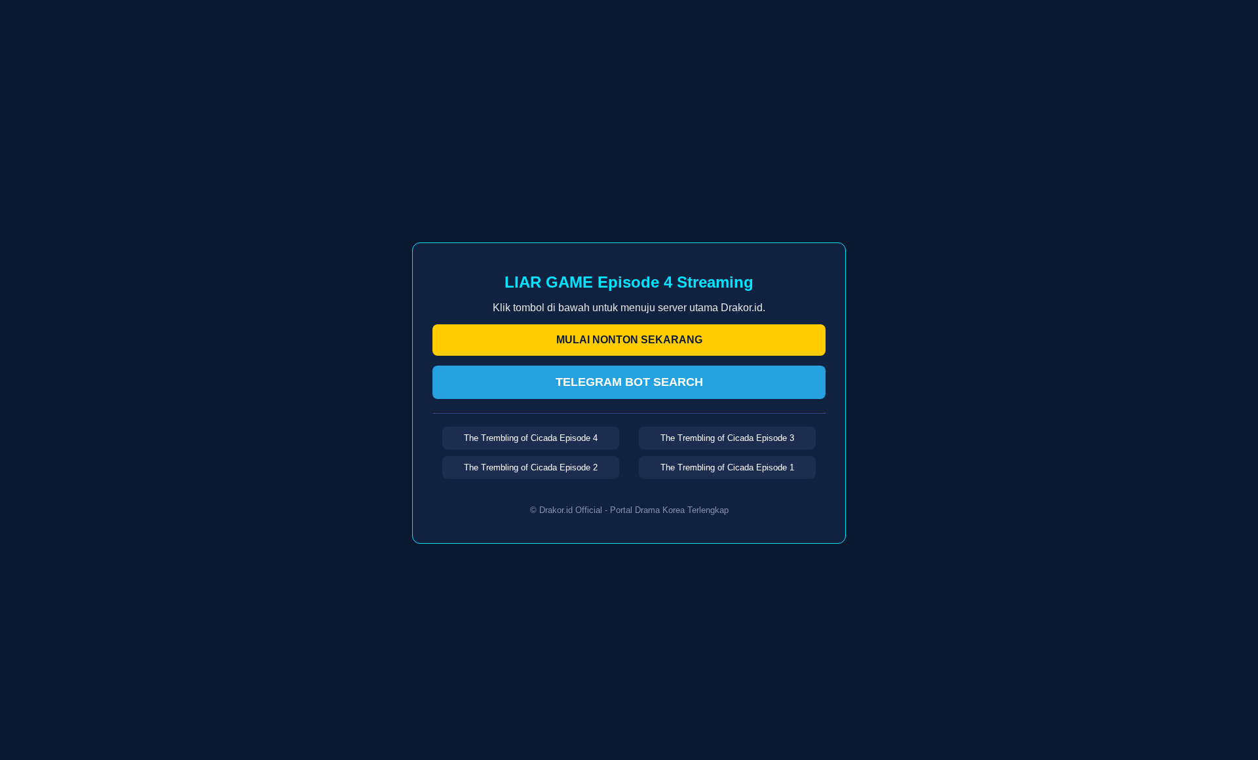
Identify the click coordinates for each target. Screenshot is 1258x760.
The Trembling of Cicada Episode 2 (531, 467)
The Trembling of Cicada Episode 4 (531, 438)
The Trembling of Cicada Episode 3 (727, 438)
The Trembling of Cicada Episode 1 (727, 467)
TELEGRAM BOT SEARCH (629, 382)
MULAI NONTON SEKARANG (629, 339)
